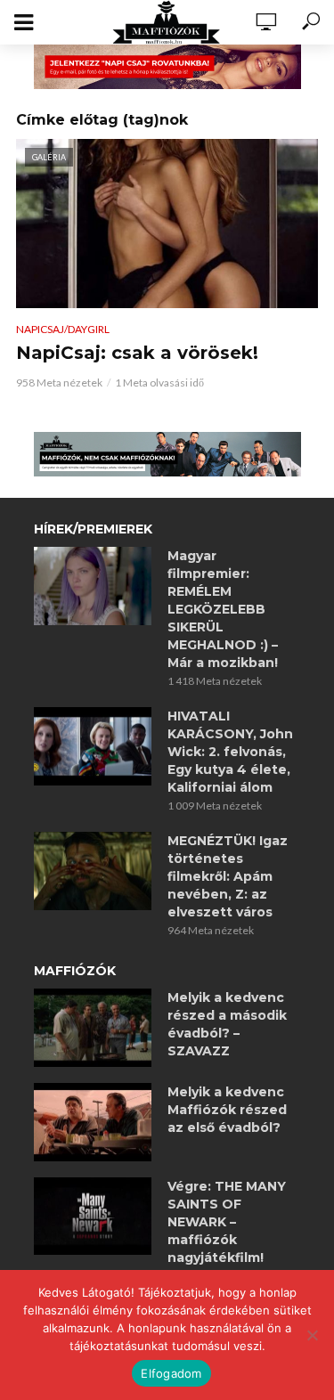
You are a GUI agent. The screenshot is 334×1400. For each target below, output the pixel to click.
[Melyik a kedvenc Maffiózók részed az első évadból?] (92, 1122)
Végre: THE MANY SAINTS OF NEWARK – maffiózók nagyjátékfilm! (226, 1222)
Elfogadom (171, 1373)
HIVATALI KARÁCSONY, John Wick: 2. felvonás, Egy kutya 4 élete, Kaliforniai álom (230, 751)
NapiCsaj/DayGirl (63, 329)
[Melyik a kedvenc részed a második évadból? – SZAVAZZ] (92, 1028)
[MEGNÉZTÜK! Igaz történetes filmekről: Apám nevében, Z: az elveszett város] (92, 871)
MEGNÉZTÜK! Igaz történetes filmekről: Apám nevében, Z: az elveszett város (227, 876)
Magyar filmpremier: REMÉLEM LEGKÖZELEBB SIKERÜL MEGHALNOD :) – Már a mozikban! (222, 609)
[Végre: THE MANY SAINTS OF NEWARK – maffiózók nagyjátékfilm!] (92, 1216)
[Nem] (312, 1335)
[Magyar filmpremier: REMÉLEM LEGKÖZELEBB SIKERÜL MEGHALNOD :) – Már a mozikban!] (92, 586)
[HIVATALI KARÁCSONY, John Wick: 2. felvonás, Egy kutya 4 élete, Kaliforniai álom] (92, 746)
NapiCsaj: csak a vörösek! (137, 352)
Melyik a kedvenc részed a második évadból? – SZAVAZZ (227, 1024)
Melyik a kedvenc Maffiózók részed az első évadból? (227, 1109)
